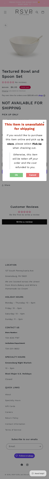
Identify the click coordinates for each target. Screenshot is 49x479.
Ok (16, 175)
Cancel (32, 175)
